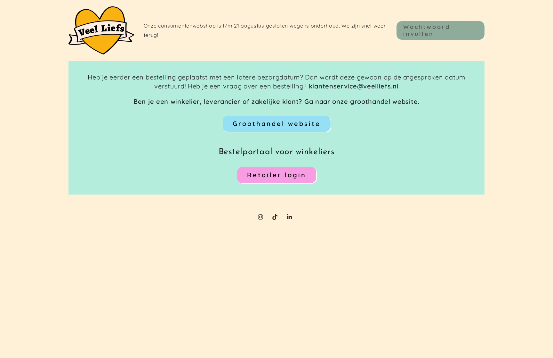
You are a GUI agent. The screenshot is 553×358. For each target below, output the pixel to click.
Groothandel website (277, 124)
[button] (441, 30)
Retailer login (276, 175)
